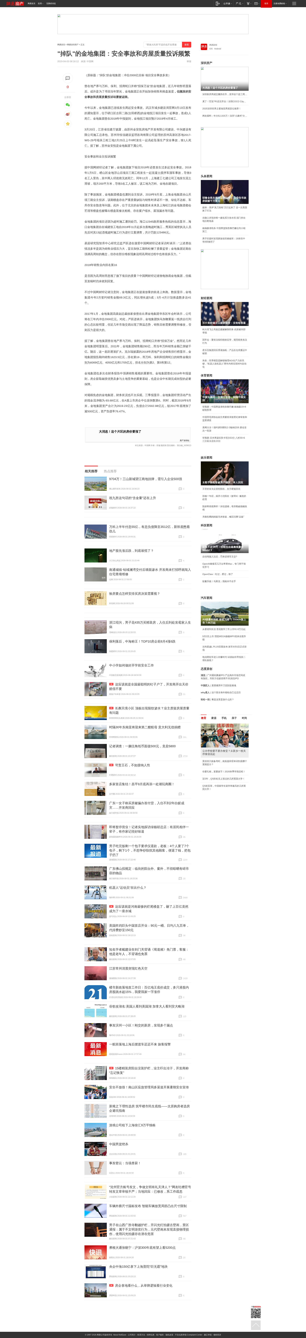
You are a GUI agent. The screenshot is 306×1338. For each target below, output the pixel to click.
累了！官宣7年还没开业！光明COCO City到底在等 (224, 101)
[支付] (249, 3)
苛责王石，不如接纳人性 (132, 765)
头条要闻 (206, 176)
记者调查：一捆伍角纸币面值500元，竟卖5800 (142, 746)
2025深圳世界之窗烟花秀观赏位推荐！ (221, 108)
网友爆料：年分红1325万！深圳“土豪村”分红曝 (224, 115)
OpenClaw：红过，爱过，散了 (217, 574)
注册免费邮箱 (279, 3)
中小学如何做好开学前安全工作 (131, 665)
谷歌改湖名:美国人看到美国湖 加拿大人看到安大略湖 (146, 1006)
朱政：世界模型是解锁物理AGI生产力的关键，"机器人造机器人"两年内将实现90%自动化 (224, 363)
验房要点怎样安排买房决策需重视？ (134, 593)
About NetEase (119, 1335)
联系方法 (141, 1335)
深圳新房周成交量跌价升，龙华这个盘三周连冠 (224, 94)
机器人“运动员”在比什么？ (127, 887)
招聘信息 (150, 1335)
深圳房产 (206, 63)
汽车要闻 (206, 597)
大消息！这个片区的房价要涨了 (120, 431)
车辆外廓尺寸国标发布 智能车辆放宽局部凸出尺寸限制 (148, 1206)
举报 (189, 61)
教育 (203, 718)
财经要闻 (206, 298)
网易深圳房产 (73, 45)
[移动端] (218, 3)
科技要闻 (206, 525)
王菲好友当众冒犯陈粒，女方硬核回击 (221, 489)
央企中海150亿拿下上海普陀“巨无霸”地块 (138, 1266)
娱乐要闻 (206, 457)
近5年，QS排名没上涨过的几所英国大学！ (223, 778)
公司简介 (132, 1335)
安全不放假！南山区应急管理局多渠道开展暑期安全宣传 (149, 1087)
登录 (266, 3)
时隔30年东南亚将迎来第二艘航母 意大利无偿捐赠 (145, 727)
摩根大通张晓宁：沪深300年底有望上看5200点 (142, 1247)
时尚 (244, 718)
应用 (40, 3)
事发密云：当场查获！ (125, 1163)
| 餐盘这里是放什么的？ (217, 699)
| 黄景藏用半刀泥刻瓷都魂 (218, 685)
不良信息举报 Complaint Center (188, 1335)
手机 (224, 718)
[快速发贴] (68, 78)
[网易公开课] (227, 3)
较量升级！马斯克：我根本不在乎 (219, 581)
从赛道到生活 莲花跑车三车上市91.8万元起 (223, 629)
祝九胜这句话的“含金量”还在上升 (132, 498)
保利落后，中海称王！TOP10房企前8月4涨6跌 (142, 641)
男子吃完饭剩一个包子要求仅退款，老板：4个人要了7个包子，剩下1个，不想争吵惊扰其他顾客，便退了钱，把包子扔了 (150, 850)
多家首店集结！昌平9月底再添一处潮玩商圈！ (142, 784)
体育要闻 (206, 375)
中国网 (90, 61)
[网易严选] (239, 3)
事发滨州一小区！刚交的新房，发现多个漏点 (141, 1025)
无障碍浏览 (51, 3)
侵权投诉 (217, 1335)
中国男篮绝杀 (118, 1144)
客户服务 (160, 1335)
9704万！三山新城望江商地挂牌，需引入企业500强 (145, 479)
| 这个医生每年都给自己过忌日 (221, 692)
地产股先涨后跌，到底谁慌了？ (131, 550)
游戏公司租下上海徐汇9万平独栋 (132, 1125)
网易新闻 (213, 45)
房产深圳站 (184, 440)
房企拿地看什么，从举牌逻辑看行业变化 (143, 1285)
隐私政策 (169, 1335)
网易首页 (31, 3)
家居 (213, 718)
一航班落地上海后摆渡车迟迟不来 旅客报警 (140, 1044)
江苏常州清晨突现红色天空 (128, 968)
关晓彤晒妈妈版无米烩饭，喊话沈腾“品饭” (223, 516)
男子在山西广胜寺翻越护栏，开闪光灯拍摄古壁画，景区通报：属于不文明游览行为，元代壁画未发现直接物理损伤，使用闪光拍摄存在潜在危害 (149, 1229)
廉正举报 (208, 1335)
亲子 (234, 718)
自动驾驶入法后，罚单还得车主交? (219, 556)
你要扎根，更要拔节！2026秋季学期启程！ (223, 771)
